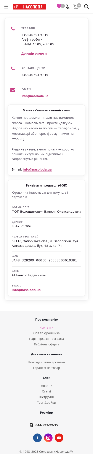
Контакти (46, 327)
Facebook (37, 437)
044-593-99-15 (46, 425)
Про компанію (46, 319)
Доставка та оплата (46, 354)
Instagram (48, 437)
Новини (46, 386)
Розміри (46, 412)
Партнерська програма (46, 339)
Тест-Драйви (46, 402)
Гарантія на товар (46, 368)
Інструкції (46, 397)
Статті (46, 391)
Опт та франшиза (46, 333)
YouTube (59, 437)
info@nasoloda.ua (34, 96)
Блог (46, 378)
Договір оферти (34, 53)
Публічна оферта (46, 344)
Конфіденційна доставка (46, 362)
